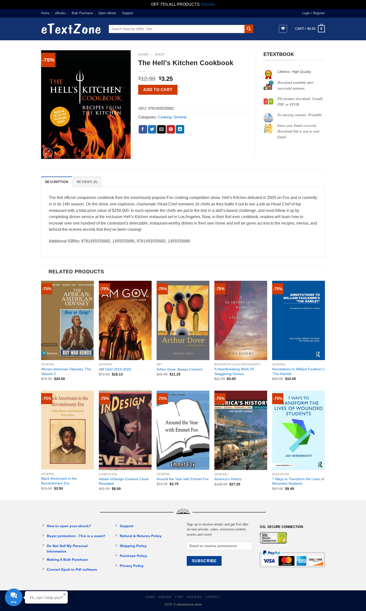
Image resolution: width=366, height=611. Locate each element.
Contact (213, 597)
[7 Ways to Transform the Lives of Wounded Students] (298, 430)
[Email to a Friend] (161, 129)
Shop (159, 54)
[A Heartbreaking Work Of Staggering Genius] (240, 320)
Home (45, 13)
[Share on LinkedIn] (180, 129)
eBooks (60, 13)
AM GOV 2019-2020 (115, 369)
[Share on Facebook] (143, 129)
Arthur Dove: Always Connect (179, 369)
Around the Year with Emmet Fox (183, 479)
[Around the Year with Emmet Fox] (183, 430)
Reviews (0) (87, 182)
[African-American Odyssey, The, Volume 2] (67, 320)
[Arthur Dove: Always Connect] (183, 320)
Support (127, 13)
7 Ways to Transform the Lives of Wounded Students (298, 481)
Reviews (194, 597)
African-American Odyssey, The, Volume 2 (66, 371)
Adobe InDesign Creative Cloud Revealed (123, 481)
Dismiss (208, 4)
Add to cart (157, 90)
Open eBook (107, 13)
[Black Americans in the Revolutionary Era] (67, 430)
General (179, 117)
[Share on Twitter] (152, 129)
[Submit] (248, 29)
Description (56, 182)
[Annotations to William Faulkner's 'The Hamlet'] (298, 320)
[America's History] (240, 430)
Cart (179, 597)
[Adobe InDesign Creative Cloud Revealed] (125, 430)
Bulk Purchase (82, 13)
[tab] (56, 182)
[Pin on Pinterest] (171, 129)
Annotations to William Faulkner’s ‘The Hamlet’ (298, 371)
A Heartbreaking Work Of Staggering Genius (234, 371)
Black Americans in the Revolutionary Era (59, 480)
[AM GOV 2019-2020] (125, 320)
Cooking (164, 117)
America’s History (228, 479)
